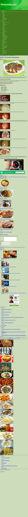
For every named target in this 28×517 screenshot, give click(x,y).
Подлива (4, 31)
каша (8, 337)
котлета (11, 337)
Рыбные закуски (5, 46)
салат (9, 338)
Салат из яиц (4, 38)
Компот (4, 49)
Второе (2, 20)
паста (3, 338)
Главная (1, 55)
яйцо (19, 338)
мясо (25, 337)
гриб (3, 337)
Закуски (2, 45)
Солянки (4, 15)
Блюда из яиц (4, 24)
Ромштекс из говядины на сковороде (6, 229)
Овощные (4, 23)
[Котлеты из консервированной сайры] (6, 416)
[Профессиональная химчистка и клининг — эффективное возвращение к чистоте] (6, 354)
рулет (7, 338)
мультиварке (23, 337)
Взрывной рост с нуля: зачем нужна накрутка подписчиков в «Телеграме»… (11, 273)
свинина (12, 338)
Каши (3, 28)
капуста (7, 337)
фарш (14, 338)
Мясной (4, 33)
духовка (5, 337)
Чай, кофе (4, 50)
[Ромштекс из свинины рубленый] (6, 217)
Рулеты (4, 27)
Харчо (3, 16)
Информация (4, 11)
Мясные (5, 55)
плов (4, 338)
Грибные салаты (5, 35)
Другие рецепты (5, 19)
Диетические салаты (5, 37)
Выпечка (2, 40)
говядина (2, 337)
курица (19, 337)
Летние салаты (5, 36)
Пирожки (4, 41)
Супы (3, 12)
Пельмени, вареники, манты (6, 22)
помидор (6, 338)
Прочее (2, 51)
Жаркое (4, 26)
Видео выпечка (5, 42)
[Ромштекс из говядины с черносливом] (5, 207)
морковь (21, 337)
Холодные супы (5, 18)
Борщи (3, 13)
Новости (4, 53)
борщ (0, 337)
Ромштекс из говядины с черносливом (6, 208)
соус (13, 338)
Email (1, 243)
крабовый (13, 337)
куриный (17, 337)
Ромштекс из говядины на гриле (5, 258)
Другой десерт (4, 44)
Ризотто (4, 25)
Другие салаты (4, 39)
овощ (26, 337)
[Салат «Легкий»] (6, 408)
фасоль (16, 338)
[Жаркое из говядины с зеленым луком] (6, 385)
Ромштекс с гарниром (3, 198)
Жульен (4, 29)
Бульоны (4, 17)
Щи (3, 14)
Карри (3, 30)
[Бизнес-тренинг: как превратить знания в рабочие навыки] (5, 266)
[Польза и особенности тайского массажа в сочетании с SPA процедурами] (5, 279)
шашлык (18, 338)
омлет (2, 338)
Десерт (2, 43)
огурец (0, 338)
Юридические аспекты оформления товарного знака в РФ (8, 286)
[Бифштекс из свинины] (6, 377)
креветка (15, 337)
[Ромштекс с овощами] (5, 186)
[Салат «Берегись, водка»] (6, 431)
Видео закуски (4, 47)
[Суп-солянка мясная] (6, 362)
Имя (0, 242)
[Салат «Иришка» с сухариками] (6, 439)
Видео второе (4, 32)
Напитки (2, 48)
